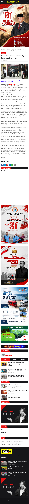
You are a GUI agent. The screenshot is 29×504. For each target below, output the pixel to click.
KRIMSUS (21, 441)
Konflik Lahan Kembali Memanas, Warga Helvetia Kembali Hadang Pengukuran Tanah (16, 396)
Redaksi (13, 500)
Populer (6, 359)
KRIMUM (3, 444)
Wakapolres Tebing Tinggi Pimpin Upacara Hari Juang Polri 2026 (17, 473)
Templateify (16, 502)
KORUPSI (3, 429)
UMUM (3, 435)
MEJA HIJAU (4, 432)
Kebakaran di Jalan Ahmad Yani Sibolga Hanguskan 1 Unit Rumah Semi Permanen (18, 391)
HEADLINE (16, 441)
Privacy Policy (8, 500)
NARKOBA (8, 444)
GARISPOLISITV (9, 441)
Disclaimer (18, 500)
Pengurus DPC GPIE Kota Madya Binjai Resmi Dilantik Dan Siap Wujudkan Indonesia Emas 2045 (17, 370)
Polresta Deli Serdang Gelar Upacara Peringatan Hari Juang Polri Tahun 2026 (17, 461)
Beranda (3, 49)
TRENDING (19, 444)
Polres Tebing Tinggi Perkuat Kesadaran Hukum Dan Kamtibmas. (17, 467)
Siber (22, 500)
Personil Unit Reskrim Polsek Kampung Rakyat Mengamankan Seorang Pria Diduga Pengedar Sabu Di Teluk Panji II (17, 364)
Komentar (23, 359)
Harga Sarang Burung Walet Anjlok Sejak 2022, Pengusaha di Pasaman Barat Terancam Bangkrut (16, 375)
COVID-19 (3, 441)
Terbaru (14, 359)
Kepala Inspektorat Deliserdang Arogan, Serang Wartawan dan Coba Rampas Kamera (16, 385)
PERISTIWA (8, 49)
